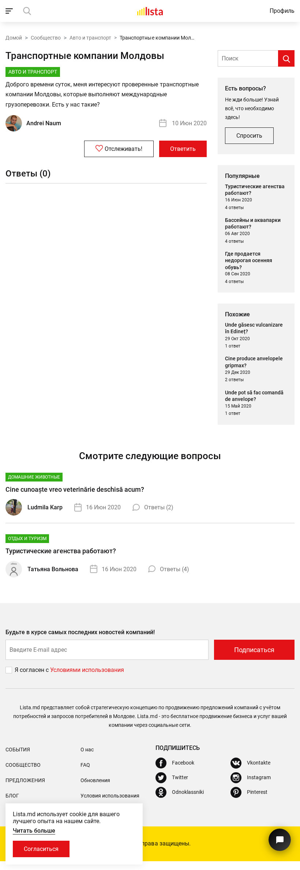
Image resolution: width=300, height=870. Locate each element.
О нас (87, 749)
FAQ (85, 765)
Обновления (95, 780)
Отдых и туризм (27, 538)
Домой (13, 38)
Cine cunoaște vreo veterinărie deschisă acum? (74, 489)
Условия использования (109, 796)
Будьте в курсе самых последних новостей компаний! (80, 632)
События (17, 749)
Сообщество (46, 38)
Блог (12, 796)
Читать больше (34, 830)
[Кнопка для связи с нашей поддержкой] (280, 840)
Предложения (25, 780)
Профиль (282, 10)
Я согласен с (32, 669)
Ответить (183, 148)
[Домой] (150, 11)
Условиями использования (87, 669)
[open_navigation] (10, 11)
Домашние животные (34, 477)
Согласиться (41, 848)
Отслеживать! (123, 148)
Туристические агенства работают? (60, 551)
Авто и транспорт (90, 38)
